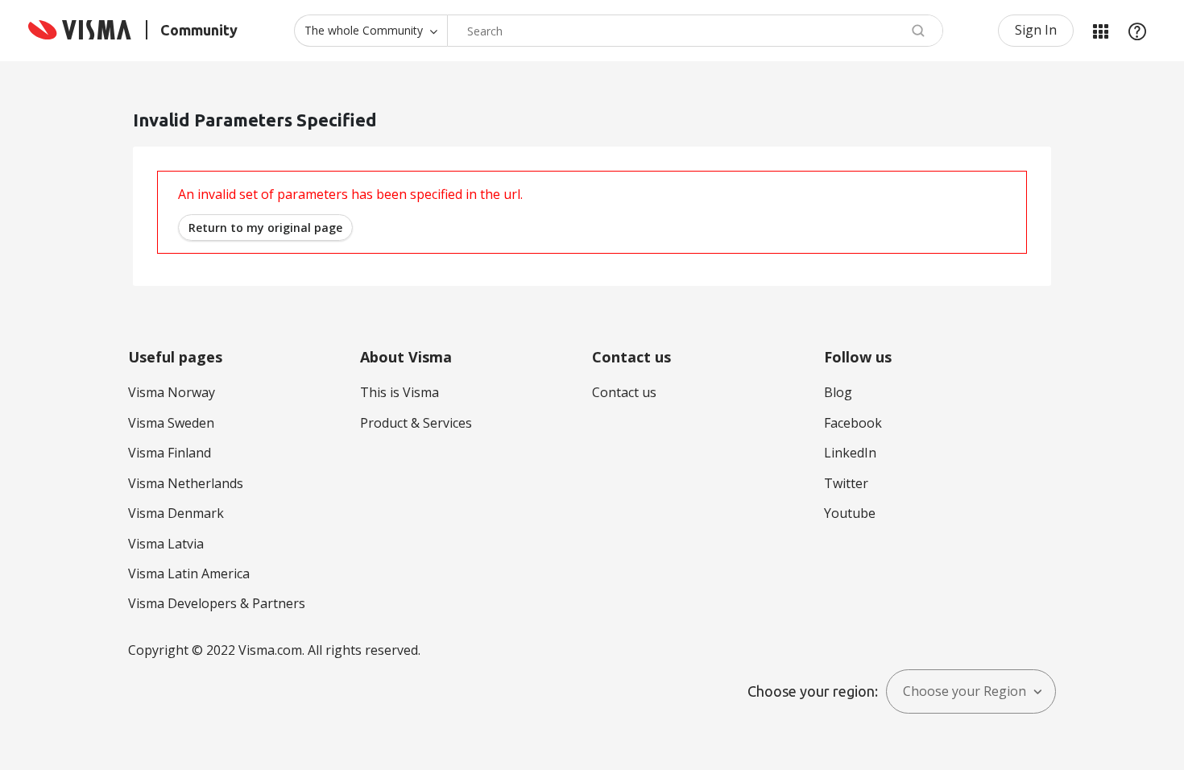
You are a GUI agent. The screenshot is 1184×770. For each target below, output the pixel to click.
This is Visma (399, 392)
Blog (838, 392)
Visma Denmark (176, 513)
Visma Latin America (189, 573)
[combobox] (695, 30)
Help (1137, 30)
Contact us (624, 392)
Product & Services (416, 423)
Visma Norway (171, 392)
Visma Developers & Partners (216, 603)
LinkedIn (850, 453)
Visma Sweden (171, 423)
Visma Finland (169, 453)
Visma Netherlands (185, 483)
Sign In (1036, 30)
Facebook (853, 423)
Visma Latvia (166, 544)
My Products (1100, 30)
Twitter (846, 483)
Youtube (850, 513)
